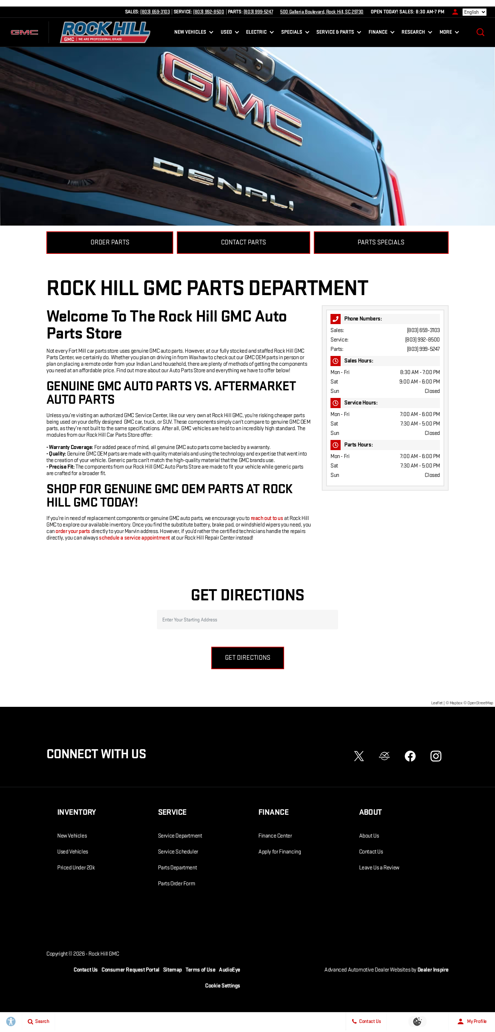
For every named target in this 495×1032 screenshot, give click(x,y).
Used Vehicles (72, 851)
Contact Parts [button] (243, 242)
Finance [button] (377, 33)
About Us (369, 835)
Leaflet (437, 703)
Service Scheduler (178, 851)
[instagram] (436, 756)
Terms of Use (200, 969)
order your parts (72, 531)
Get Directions (247, 658)
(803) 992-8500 (422, 339)
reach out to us (267, 518)
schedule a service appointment (134, 537)
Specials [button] (291, 33)
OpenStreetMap (480, 703)
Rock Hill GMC (103, 954)
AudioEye (229, 969)
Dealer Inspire (433, 969)
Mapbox (456, 703)
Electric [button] (256, 33)
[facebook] (410, 756)
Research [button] (413, 33)
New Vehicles (72, 835)
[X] (359, 756)
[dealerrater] (384, 756)
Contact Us (371, 851)
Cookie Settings (222, 985)
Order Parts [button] (110, 242)
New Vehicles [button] (190, 33)
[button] (480, 32)
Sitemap (172, 969)
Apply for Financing (279, 851)
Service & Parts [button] (335, 33)
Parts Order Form (176, 883)
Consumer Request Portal (130, 969)
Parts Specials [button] (381, 242)
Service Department (180, 835)
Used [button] (226, 33)
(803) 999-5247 (423, 349)
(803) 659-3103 (423, 330)
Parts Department (177, 867)
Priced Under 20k (76, 867)
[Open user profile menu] (453, 12)
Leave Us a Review (379, 867)
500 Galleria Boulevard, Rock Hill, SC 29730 (321, 12)
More (445, 33)
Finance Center (275, 835)
